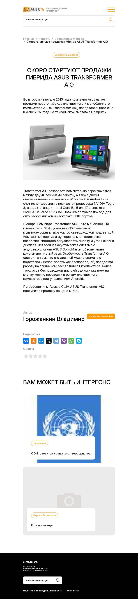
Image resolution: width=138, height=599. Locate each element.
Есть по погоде (42, 525)
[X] (49, 341)
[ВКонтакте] (26, 341)
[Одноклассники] (33, 341)
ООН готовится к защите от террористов (60, 453)
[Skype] (79, 341)
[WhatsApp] (71, 341)
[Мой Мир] (41, 341)
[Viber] (64, 341)
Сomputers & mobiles (66, 54)
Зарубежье (39, 443)
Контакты (73, 590)
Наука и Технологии (44, 515)
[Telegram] (56, 341)
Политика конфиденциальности (42, 590)
